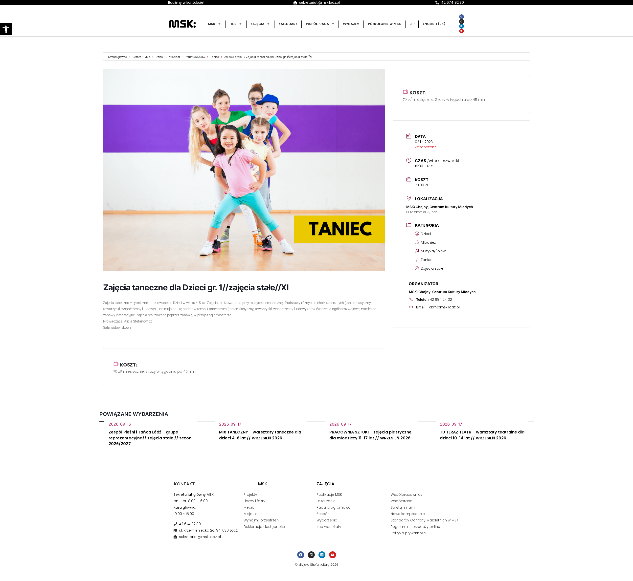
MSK (211, 24)
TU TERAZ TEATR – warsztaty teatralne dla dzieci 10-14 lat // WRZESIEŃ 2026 (482, 435)
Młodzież (174, 57)
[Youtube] (461, 31)
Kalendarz (287, 24)
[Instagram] (461, 21)
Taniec (214, 57)
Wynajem (351, 24)
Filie (232, 24)
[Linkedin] (461, 26)
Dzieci (159, 57)
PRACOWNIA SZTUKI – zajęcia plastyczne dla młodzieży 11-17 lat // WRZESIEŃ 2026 (370, 435)
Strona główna (118, 57)
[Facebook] (461, 16)
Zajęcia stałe (233, 57)
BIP (411, 24)
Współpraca (317, 24)
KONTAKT (184, 484)
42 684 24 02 (441, 299)
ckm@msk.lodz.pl (444, 307)
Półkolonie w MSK (384, 24)
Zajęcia (257, 24)
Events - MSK (141, 57)
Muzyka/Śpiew (195, 57)
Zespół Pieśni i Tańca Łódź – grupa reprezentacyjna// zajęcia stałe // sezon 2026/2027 (150, 438)
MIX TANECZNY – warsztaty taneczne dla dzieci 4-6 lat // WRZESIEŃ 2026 (260, 435)
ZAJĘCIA (325, 484)
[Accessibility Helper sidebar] (6, 29)
